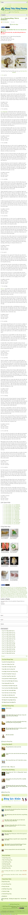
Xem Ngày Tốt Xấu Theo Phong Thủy (10, 671)
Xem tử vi (3, 288)
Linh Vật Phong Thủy (6, 861)
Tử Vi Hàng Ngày (5, 22)
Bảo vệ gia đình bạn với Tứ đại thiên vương (16, 760)
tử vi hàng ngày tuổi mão (10, 589)
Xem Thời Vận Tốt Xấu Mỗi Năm (9, 690)
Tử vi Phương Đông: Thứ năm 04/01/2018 (11, 522)
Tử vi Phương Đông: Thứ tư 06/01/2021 (11, 518)
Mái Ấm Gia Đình (10, 734)
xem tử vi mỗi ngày (17, 597)
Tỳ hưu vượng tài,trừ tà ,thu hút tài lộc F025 (15, 849)
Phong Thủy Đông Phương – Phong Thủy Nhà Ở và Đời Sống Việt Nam (16, 907)
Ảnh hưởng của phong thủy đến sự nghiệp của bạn (16, 779)
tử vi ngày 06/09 (18, 593)
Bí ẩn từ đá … (9, 708)
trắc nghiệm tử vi (9, 587)
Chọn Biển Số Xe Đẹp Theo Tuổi (9, 666)
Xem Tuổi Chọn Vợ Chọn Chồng (9, 692)
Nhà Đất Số (6, 795)
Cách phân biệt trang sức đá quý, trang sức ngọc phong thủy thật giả (16, 715)
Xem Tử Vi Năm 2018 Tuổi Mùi (8, 645)
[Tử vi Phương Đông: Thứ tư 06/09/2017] (14, 56)
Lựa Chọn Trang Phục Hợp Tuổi (9, 676)
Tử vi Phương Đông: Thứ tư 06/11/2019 (11, 515)
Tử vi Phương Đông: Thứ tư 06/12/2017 (11, 510)
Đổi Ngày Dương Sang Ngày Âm (9, 702)
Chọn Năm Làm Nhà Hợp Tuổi (8, 695)
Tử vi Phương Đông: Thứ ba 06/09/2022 (11, 507)
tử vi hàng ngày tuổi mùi (19, 589)
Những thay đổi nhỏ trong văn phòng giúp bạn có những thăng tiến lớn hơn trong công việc (16, 786)
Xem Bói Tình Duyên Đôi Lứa (8, 662)
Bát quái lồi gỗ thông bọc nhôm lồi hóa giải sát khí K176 (16, 834)
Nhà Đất (4, 896)
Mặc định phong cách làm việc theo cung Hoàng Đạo (16, 815)
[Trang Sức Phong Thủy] (6, 741)
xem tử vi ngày (24, 597)
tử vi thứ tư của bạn (14, 594)
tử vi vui (14, 595)
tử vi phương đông (7, 594)
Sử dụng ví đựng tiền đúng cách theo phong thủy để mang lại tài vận (15, 826)
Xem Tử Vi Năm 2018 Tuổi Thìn (8, 638)
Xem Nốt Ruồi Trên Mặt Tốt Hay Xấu (9, 685)
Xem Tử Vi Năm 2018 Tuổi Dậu (8, 649)
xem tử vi (4, 597)
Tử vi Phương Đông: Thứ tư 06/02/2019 (11, 511)
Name (2, 615)
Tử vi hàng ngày (4, 111)
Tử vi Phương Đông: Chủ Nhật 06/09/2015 (11, 519)
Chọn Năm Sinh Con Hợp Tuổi (8, 669)
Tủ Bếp (7, 891)
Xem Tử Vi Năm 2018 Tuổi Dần (8, 634)
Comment (2, 603)
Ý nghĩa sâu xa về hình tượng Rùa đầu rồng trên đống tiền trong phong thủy (16, 722)
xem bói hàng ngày (19, 595)
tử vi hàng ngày (17, 587)
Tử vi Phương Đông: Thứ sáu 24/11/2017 (11, 523)
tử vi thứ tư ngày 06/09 (8, 595)
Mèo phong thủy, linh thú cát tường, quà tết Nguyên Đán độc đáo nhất (16, 729)
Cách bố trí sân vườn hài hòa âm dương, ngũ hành (16, 754)
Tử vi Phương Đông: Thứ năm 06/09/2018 (11, 506)
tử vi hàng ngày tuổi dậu (18, 588)
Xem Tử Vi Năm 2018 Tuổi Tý (8, 630)
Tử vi (3, 75)
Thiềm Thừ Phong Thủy (7, 859)
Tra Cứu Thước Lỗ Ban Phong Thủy (9, 697)
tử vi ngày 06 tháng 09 (10, 593)
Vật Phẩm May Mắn (6, 863)
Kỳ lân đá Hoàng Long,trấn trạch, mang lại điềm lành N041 (16, 839)
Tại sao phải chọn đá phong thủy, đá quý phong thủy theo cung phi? (16, 810)
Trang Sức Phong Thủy (7, 866)
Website (2, 624)
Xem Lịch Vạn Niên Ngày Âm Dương (10, 680)
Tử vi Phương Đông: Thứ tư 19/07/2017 (11, 521)
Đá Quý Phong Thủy (6, 868)
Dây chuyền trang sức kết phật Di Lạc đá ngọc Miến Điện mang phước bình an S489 (15, 845)
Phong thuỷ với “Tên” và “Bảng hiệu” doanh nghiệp (16, 773)
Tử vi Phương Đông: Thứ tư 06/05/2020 (11, 513)
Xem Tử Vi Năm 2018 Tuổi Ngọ (8, 643)
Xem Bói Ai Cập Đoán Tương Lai (9, 673)
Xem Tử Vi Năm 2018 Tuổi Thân (8, 647)
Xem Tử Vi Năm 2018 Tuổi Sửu (8, 632)
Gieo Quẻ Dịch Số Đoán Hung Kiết (9, 678)
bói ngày (3, 587)
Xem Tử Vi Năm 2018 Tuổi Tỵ (8, 641)
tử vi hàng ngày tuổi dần (8, 588)
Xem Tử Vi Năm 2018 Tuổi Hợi (8, 653)
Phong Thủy (7, 881)
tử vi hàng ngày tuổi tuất (22, 592)
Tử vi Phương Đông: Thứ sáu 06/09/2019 (11, 504)
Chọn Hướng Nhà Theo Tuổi (8, 683)
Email (2, 619)
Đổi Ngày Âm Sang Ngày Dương (9, 699)
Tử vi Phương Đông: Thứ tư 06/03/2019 (11, 517)
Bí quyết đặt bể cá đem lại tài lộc (13, 746)
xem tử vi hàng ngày (10, 597)
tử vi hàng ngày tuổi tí (14, 592)
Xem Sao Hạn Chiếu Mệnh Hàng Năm (10, 688)
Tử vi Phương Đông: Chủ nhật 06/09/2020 (11, 508)
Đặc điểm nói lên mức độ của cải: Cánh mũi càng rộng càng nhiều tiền (15, 820)
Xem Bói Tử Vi (11, 910)
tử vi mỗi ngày (3, 593)
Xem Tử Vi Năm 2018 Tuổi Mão (8, 636)
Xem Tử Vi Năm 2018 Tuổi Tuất (8, 651)
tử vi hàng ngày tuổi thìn (5, 592)
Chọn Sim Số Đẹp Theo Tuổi (8, 664)
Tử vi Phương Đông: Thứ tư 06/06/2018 (11, 514)
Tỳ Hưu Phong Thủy (6, 857)
